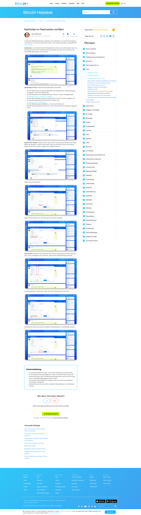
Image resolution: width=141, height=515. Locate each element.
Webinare (39, 480)
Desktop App (93, 483)
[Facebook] (78, 506)
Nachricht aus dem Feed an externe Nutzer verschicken (34, 430)
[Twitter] (82, 506)
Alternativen (58, 490)
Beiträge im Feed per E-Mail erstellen (35, 449)
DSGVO (47, 500)
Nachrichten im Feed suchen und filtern (99, 93)
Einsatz (57, 493)
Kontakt (25, 486)
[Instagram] (89, 506)
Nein (54, 401)
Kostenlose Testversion (78, 480)
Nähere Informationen (66, 511)
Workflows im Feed (29, 446)
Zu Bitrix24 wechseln (51, 414)
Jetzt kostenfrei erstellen (60, 418)
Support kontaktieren (42, 486)
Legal (25, 500)
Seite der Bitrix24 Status (43, 493)
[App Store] (100, 501)
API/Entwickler (93, 486)
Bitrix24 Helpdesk (30, 21)
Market (91, 477)
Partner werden (107, 480)
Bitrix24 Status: (96, 29)
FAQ (38, 477)
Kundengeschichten (60, 486)
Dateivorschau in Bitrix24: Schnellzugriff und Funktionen (36, 439)
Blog (82, 3)
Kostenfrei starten (112, 3)
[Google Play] (111, 501)
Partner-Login (106, 483)
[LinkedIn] (95, 506)
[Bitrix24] (21, 3)
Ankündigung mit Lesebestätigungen (36, 102)
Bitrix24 (25, 477)
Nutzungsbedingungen (33, 500)
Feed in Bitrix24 (90, 100)
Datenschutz (42, 500)
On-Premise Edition (77, 477)
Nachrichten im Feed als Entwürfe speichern (34, 435)
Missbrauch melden (60, 500)
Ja (46, 401)
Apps (78, 3)
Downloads (74, 483)
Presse (25, 490)
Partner (63, 3)
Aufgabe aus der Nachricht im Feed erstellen (34, 452)
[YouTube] (85, 506)
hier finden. (59, 505)
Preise (57, 3)
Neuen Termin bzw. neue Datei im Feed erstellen (35, 457)
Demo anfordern (41, 490)
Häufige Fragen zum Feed (93, 102)
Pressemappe (27, 483)
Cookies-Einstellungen (54, 513)
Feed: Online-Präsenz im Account (34, 443)
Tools (51, 3)
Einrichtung (75, 486)
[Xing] (92, 506)
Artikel (57, 480)
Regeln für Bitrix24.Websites (31, 502)
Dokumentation (76, 490)
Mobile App (93, 480)
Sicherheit (52, 500)
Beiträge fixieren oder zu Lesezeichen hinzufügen (39, 96)
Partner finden (107, 477)
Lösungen (71, 3)
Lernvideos (40, 483)
